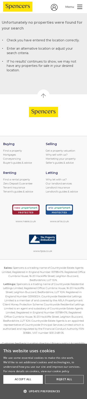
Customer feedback (14, 343)
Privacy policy (60, 343)
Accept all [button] (23, 379)
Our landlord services (59, 183)
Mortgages (9, 154)
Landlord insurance (58, 187)
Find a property (12, 150)
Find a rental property (16, 179)
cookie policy (60, 371)
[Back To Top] (43, 95)
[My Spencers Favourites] (54, 10)
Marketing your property (61, 158)
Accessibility (77, 343)
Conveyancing (12, 158)
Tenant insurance (14, 187)
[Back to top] (43, 112)
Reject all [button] (64, 379)
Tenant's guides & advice (18, 191)
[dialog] (43, 371)
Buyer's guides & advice (17, 162)
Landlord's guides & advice (62, 191)
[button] (43, 391)
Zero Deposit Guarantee (17, 183)
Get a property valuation (60, 150)
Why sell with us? (57, 154)
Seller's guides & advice (60, 162)
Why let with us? (56, 179)
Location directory (39, 343)
